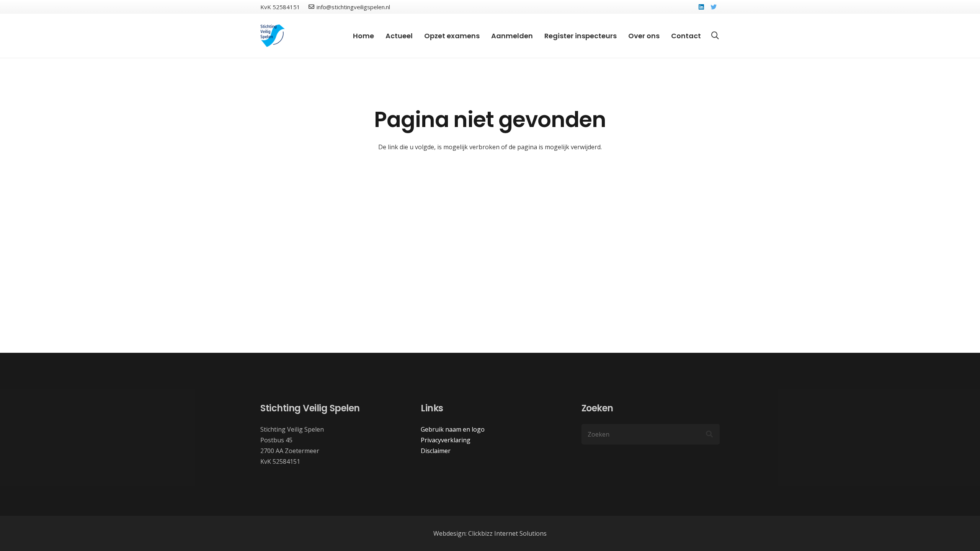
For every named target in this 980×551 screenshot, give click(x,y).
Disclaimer (436, 451)
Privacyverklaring (445, 440)
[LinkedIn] (701, 7)
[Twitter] (713, 7)
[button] (715, 35)
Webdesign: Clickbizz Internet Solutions (490, 533)
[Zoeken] (709, 434)
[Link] (272, 35)
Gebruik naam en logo (453, 429)
